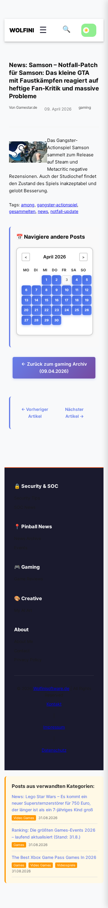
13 (26, 300)
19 (86, 300)
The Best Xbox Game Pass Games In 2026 (54, 857)
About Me (23, 641)
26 (87, 310)
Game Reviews (28, 578)
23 (57, 310)
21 (36, 310)
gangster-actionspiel (57, 204)
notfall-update (64, 211)
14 (36, 300)
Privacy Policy (28, 659)
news (43, 211)
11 (76, 290)
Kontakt (54, 703)
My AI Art (23, 610)
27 (26, 320)
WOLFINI (18, 30)
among (27, 204)
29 (46, 320)
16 (56, 300)
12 (86, 290)
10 (67, 290)
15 (46, 300)
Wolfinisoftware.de (51, 688)
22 (46, 310)
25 (77, 310)
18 (77, 300)
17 (66, 300)
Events (20, 547)
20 (26, 310)
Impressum (54, 727)
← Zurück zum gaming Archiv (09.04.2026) (54, 367)
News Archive (27, 538)
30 (56, 320)
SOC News (24, 507)
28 (36, 320)
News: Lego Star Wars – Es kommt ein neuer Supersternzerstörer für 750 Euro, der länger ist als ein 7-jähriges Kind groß (52, 803)
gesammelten (22, 211)
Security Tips (27, 497)
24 (66, 310)
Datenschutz (54, 750)
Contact (22, 650)
